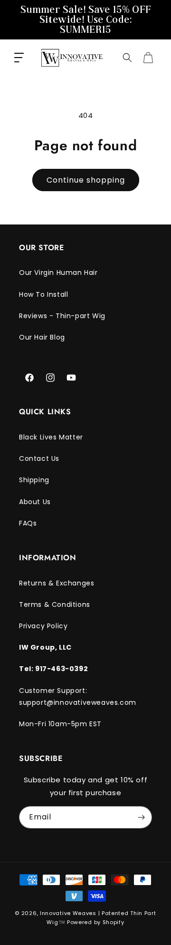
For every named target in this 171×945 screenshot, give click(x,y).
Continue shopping (86, 180)
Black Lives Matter (51, 437)
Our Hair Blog (42, 337)
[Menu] (19, 57)
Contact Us (39, 458)
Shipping (34, 480)
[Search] (127, 57)
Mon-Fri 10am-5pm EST (60, 724)
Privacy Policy (43, 626)
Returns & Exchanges (56, 583)
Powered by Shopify (95, 922)
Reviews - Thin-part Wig (62, 316)
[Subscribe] (141, 817)
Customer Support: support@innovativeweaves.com (77, 696)
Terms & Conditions (54, 604)
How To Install (43, 294)
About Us (35, 502)
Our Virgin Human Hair (58, 272)
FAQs (28, 523)
